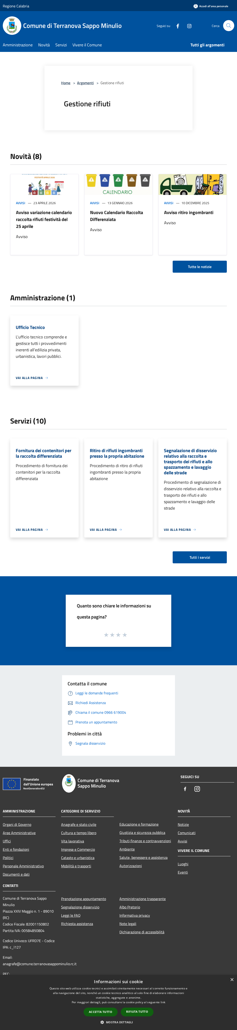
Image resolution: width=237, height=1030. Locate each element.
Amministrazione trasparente (142, 899)
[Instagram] (187, 25)
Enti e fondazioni (16, 849)
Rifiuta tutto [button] (137, 1012)
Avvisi (20, 202)
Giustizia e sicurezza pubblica (142, 832)
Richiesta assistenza (77, 923)
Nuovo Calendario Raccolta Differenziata (116, 216)
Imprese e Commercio (78, 849)
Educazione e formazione (139, 824)
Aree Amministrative (19, 833)
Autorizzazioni (130, 866)
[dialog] (118, 1002)
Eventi (183, 872)
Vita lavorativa (72, 841)
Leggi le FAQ (71, 915)
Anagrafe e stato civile (78, 824)
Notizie (183, 824)
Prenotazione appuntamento (83, 899)
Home (65, 83)
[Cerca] (228, 25)
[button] (118, 1022)
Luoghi (183, 864)
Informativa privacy (134, 915)
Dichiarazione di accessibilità (141, 932)
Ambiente (127, 849)
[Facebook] (176, 25)
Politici (8, 857)
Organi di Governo (17, 824)
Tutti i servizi (200, 557)
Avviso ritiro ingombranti (188, 212)
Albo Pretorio (129, 907)
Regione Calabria (16, 6)
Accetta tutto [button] (100, 1012)
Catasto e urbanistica (77, 857)
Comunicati (187, 833)
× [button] (232, 980)
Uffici (7, 841)
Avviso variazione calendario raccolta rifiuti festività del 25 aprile (44, 219)
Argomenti (85, 83)
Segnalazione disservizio (80, 907)
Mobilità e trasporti (76, 866)
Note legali (127, 923)
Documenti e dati (16, 874)
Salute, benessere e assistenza (143, 857)
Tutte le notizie (200, 266)
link (163, 1002)
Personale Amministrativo (23, 866)
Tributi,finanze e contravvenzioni (145, 841)
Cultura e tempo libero (78, 833)
